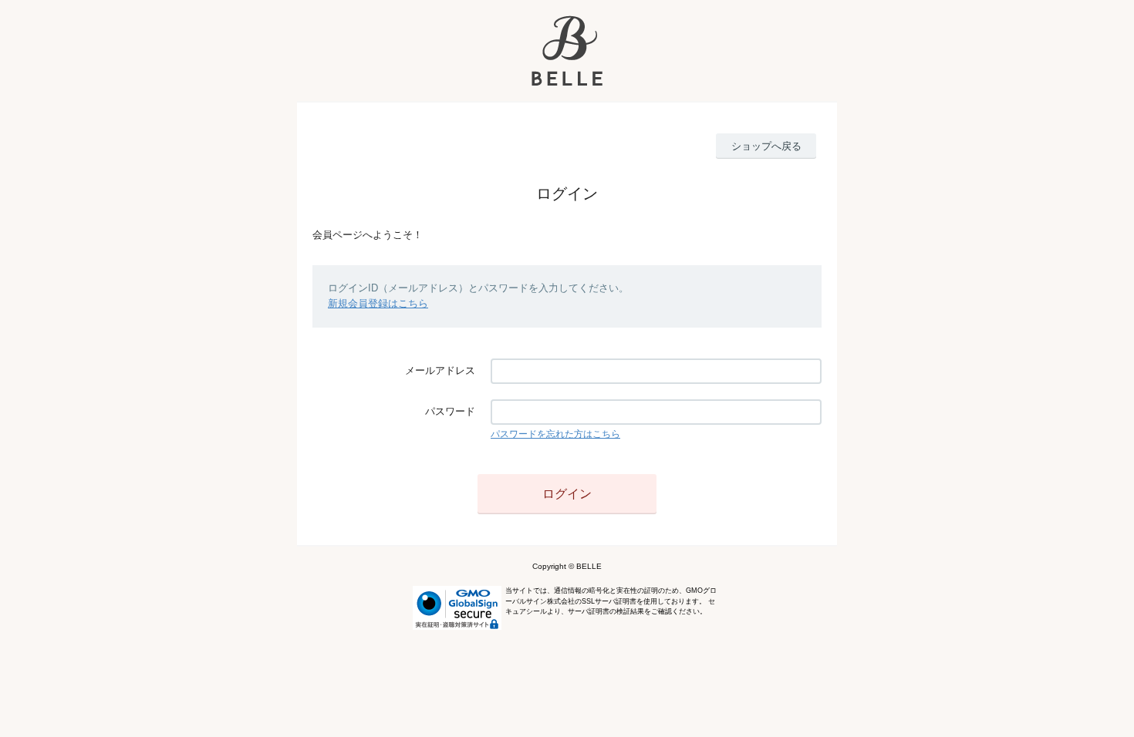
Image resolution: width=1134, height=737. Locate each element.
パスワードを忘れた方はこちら (555, 434)
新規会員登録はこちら (378, 303)
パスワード (450, 411)
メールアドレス (440, 370)
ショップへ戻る (766, 146)
